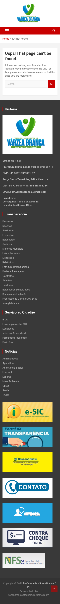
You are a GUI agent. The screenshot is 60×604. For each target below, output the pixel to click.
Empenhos (8, 235)
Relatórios (8, 262)
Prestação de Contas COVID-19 (19, 298)
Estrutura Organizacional (15, 266)
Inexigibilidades (10, 303)
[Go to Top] (54, 588)
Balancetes (8, 239)
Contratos (8, 276)
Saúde (5, 390)
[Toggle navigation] (6, 30)
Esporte (6, 376)
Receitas (7, 226)
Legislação (8, 328)
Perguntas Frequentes (14, 337)
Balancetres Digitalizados (16, 289)
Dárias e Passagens (13, 271)
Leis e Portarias (11, 253)
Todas (5, 394)
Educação (7, 372)
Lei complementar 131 (14, 324)
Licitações (8, 257)
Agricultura (8, 363)
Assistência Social (12, 367)
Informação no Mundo (14, 333)
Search (51, 84)
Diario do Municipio (12, 248)
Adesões (7, 280)
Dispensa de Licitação (14, 294)
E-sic (5, 319)
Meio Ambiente (10, 381)
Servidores (8, 230)
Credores (7, 285)
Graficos (7, 244)
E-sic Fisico (8, 342)
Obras (5, 385)
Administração (10, 358)
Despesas (7, 221)
